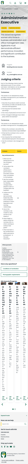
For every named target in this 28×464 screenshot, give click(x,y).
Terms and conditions (7, 460)
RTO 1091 (3, 462)
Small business (20, 31)
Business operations (7, 31)
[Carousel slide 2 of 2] (15, 409)
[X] (2, 446)
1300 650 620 (5, 432)
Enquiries (3, 434)
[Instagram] (14, 446)
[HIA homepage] (2, 3)
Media (2, 439)
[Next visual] (25, 404)
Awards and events (7, 9)
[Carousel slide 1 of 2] (13, 409)
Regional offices (5, 436)
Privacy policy (20, 460)
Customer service (14, 28)
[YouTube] (11, 446)
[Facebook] (5, 446)
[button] (15, 3)
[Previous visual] (2, 404)
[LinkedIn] (8, 446)
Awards (16, 9)
